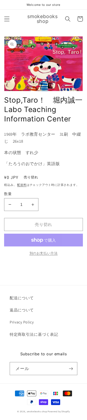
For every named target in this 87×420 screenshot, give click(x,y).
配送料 (21, 185)
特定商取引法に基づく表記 (34, 334)
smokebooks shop (37, 411)
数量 (8, 193)
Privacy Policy (22, 322)
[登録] (71, 368)
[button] (7, 19)
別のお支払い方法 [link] (43, 253)
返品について (22, 310)
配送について (22, 298)
